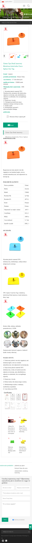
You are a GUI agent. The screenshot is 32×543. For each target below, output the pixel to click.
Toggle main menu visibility (24, 5)
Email (11, 124)
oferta (5, 519)
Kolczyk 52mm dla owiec (21, 468)
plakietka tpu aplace (20, 465)
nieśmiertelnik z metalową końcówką (21, 471)
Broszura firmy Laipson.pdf (16, 116)
